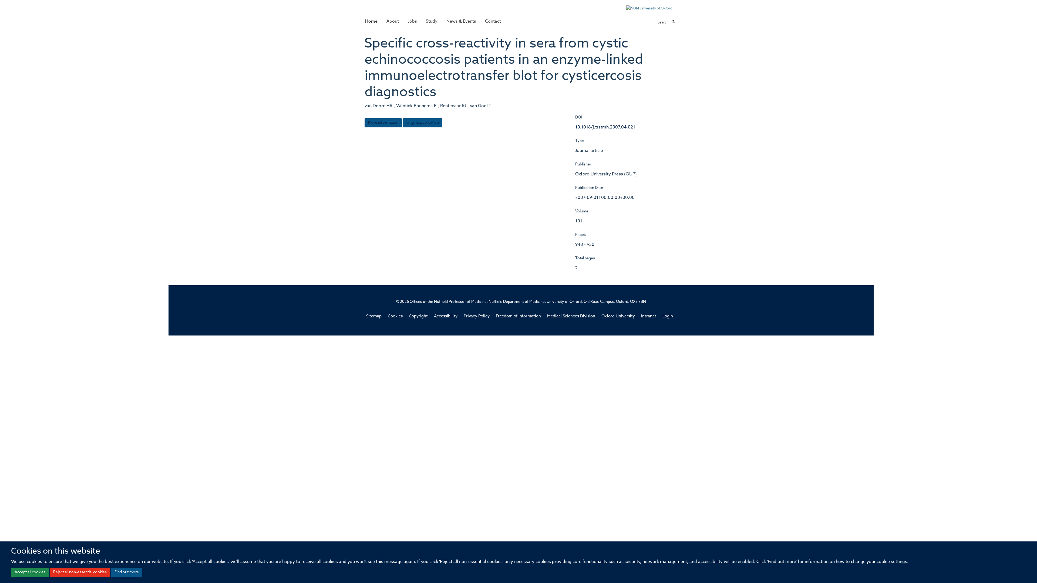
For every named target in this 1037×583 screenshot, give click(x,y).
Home (371, 21)
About (392, 21)
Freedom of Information (518, 316)
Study (431, 21)
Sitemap (374, 316)
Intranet (648, 316)
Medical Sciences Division (571, 316)
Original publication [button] (422, 123)
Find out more (127, 572)
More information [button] (383, 123)
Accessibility (445, 316)
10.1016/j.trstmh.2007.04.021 (605, 127)
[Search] (673, 22)
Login (667, 316)
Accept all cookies (30, 572)
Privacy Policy (477, 316)
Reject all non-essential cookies (80, 572)
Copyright (418, 316)
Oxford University (618, 316)
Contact (493, 21)
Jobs (412, 21)
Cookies (395, 316)
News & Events (461, 21)
